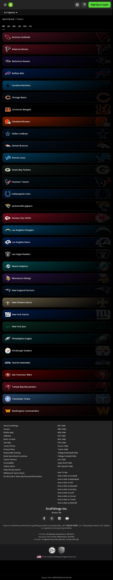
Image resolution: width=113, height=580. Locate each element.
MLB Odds (62, 432)
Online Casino (9, 466)
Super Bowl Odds (65, 463)
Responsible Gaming (12, 453)
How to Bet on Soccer (67, 496)
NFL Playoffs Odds (65, 466)
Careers (7, 429)
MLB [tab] (24, 26)
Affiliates (7, 436)
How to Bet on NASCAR (67, 503)
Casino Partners (10, 459)
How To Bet (63, 472)
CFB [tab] (30, 26)
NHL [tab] (8, 26)
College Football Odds (67, 456)
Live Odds (62, 459)
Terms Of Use (9, 446)
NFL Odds (62, 425)
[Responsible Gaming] (82, 5)
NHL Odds (62, 439)
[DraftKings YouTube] (67, 518)
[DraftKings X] (51, 518)
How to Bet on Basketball (68, 479)
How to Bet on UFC (65, 482)
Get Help (7, 442)
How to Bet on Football (67, 476)
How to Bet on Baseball (67, 486)
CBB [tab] (19, 26)
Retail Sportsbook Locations (15, 456)
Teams (19, 19)
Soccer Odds (63, 446)
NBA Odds (62, 429)
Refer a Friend (9, 439)
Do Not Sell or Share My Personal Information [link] (23, 476)
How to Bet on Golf (66, 492)
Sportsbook (8, 19)
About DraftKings (11, 425)
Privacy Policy (9, 449)
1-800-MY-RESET (71, 525)
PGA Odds (62, 442)
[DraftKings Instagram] (59, 518)
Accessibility (9, 463)
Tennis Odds (63, 449)
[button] (13, 12)
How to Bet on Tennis (67, 499)
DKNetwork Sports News (14, 473)
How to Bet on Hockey (67, 489)
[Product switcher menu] (5, 4)
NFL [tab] (3, 26)
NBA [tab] (14, 26)
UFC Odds (62, 436)
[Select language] (75, 5)
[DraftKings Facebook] (44, 518)
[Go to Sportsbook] (10, 4)
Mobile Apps (9, 432)
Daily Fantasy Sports (12, 469)
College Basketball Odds (68, 453)
